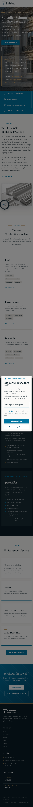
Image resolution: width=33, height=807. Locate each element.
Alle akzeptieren (16, 421)
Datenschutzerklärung (9, 412)
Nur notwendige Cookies (16, 427)
